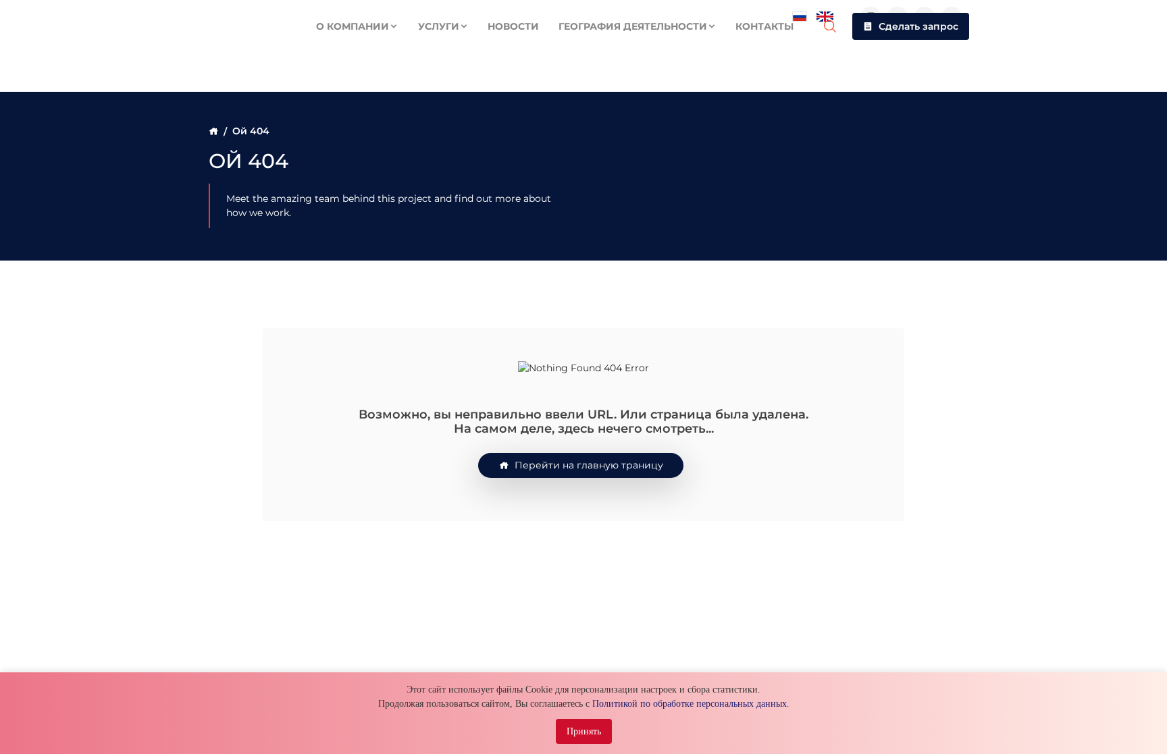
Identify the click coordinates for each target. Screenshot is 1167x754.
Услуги (438, 26)
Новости (513, 26)
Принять (584, 731)
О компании (352, 26)
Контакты (764, 26)
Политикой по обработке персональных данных (689, 704)
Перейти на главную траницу (589, 465)
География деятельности (633, 26)
